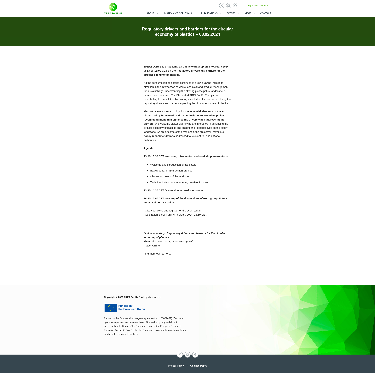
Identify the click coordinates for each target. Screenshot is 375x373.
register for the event (181, 210)
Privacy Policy (176, 366)
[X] (221, 5)
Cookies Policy (198, 366)
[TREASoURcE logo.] (113, 8)
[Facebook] (235, 5)
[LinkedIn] (228, 5)
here (167, 253)
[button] (156, 13)
